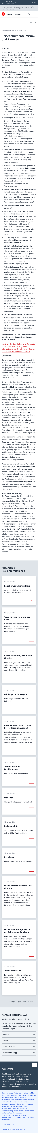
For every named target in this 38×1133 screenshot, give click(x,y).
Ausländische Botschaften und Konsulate (18, 344)
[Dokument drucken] (30, 22)
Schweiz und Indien (14, 14)
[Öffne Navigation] (35, 14)
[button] (34, 1065)
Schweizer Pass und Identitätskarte (16, 351)
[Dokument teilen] (35, 22)
